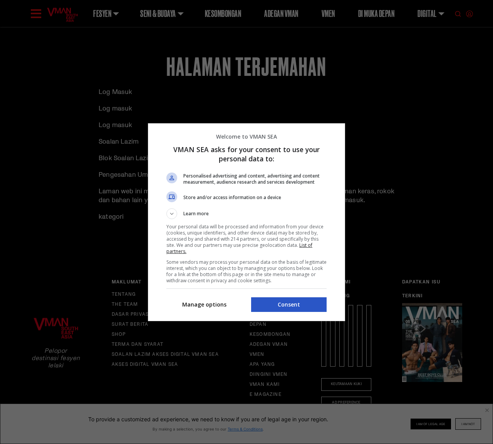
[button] (246, 213)
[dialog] (246, 222)
